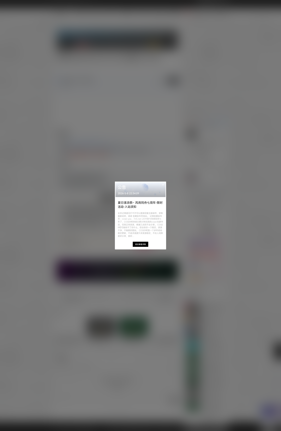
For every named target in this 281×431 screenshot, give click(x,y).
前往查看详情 (140, 244)
